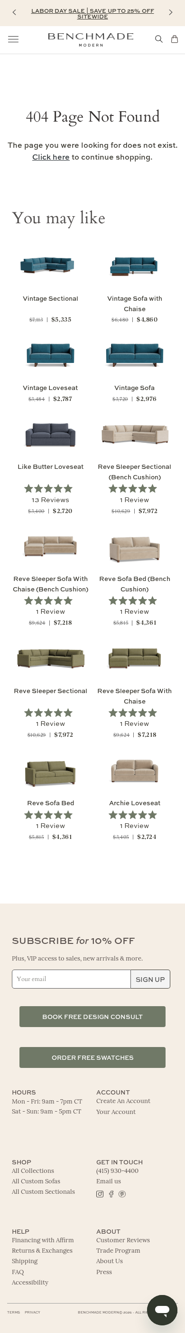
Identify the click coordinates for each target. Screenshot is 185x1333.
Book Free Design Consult (92, 1016)
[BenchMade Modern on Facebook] (110, 1193)
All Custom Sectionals (43, 1192)
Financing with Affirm (43, 1241)
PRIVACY (32, 1312)
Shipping (24, 1261)
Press (104, 1272)
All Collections (33, 1171)
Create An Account (123, 1101)
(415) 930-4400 (117, 1171)
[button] (14, 12)
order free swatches (93, 1057)
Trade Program (118, 1251)
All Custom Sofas (36, 1182)
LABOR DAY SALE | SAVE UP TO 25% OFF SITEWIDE (92, 13)
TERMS (13, 1312)
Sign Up (150, 979)
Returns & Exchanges (42, 1251)
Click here (51, 157)
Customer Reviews (123, 1241)
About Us (109, 1261)
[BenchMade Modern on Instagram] (99, 1193)
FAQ (18, 1272)
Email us (108, 1182)
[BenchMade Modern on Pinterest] (121, 1193)
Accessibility (30, 1283)
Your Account (116, 1112)
